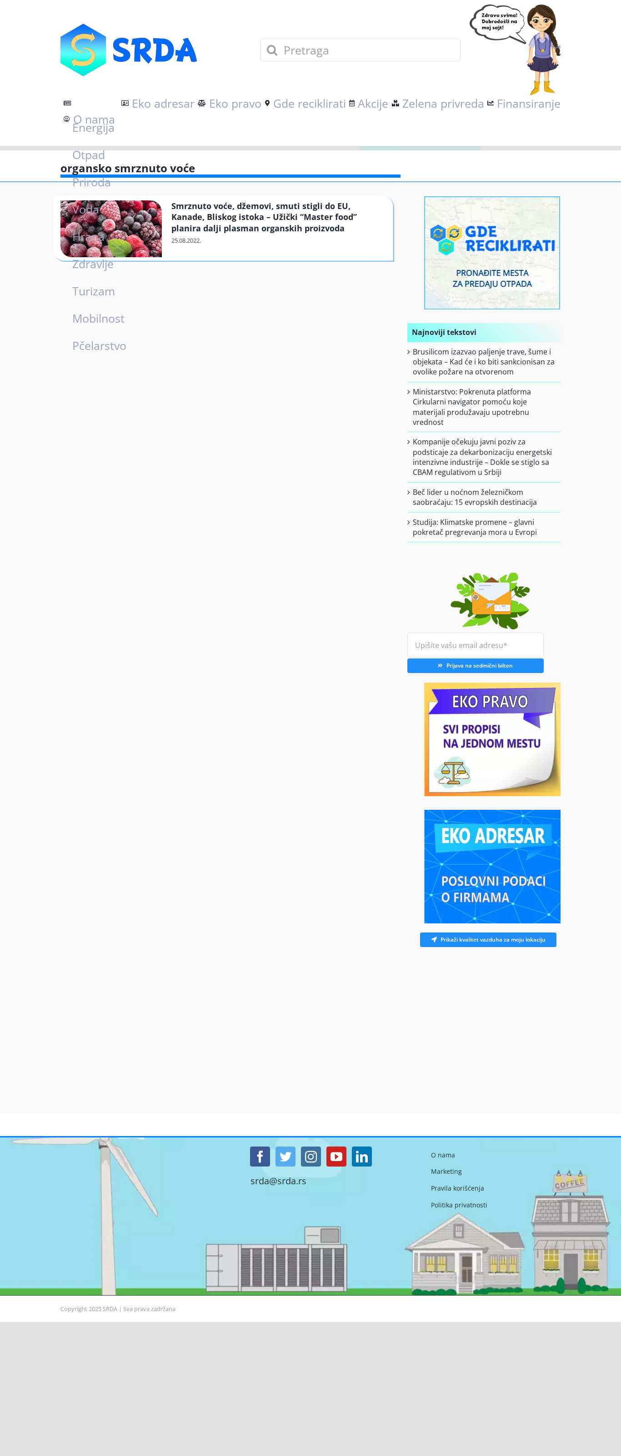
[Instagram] (311, 1157)
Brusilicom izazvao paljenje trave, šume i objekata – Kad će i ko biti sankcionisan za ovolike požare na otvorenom (484, 362)
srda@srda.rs (278, 1181)
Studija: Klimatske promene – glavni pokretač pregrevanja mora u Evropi (475, 527)
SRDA (110, 1309)
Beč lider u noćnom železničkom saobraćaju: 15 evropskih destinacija (475, 497)
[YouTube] (336, 1157)
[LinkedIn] (362, 1157)
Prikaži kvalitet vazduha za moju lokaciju (493, 939)
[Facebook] (260, 1157)
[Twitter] (285, 1157)
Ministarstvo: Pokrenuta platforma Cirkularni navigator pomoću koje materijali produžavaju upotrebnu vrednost (472, 407)
